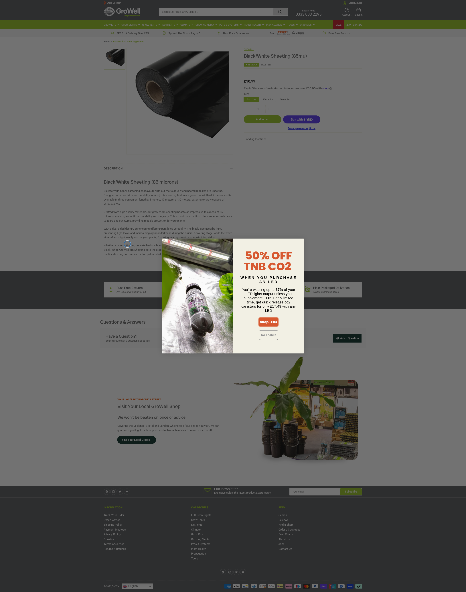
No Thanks (268, 335)
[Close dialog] (127, 244)
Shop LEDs (268, 322)
